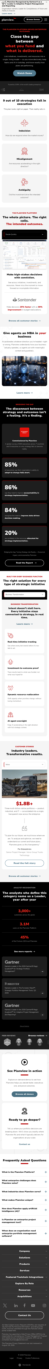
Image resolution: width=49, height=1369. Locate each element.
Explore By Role (24, 1283)
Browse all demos (24, 1094)
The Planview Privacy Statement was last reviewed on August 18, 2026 (22, 1344)
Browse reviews (36, 1036)
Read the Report (24, 563)
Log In (39, 1366)
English (11, 3)
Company (24, 1251)
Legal (12, 1358)
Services (24, 1270)
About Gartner (24, 1026)
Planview (9, 19)
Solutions (24, 1257)
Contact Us (24, 1315)
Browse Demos (33, 19)
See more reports (23, 951)
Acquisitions (24, 1296)
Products (24, 1264)
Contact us (24, 1144)
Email (24, 1366)
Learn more (8, 13)
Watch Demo (24, 73)
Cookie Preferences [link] (32, 1358)
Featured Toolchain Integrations (24, 1277)
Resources (24, 1290)
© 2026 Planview (24, 1355)
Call (9, 1366)
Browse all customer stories (23, 321)
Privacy (19, 1358)
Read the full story (24, 863)
